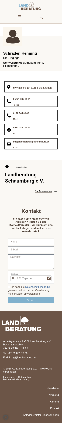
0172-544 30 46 (21, 113)
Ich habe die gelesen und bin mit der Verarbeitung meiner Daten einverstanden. (29, 290)
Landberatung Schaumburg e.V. (24, 178)
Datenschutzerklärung (37, 287)
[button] (19, 16)
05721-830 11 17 (21, 127)
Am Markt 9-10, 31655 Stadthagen (32, 87)
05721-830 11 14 (21, 99)
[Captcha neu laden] (49, 278)
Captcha (14, 274)
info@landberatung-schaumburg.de (31, 141)
